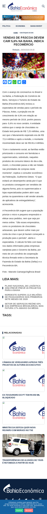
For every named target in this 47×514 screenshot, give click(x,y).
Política (6, 26)
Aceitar (19, 510)
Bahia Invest (36, 26)
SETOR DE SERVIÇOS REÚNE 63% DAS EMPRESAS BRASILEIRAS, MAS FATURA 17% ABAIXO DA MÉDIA (24, 306)
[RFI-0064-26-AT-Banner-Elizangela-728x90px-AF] (23, 17)
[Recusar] (44, 507)
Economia (20, 26)
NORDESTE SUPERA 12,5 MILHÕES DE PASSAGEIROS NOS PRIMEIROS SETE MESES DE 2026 (23, 297)
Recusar (29, 510)
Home (15, 33)
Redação (16, 50)
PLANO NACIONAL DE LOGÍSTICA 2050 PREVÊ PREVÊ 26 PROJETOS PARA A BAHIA (23, 288)
